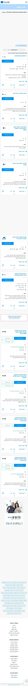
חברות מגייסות (14, 664)
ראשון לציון (17, 391)
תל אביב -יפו (21, 391)
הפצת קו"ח (14, 660)
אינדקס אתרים (14, 668)
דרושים (14, 662)
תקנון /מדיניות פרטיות (14, 633)
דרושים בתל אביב (14, 651)
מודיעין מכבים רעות (20, 283)
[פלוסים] (14, 525)
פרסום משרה (14, 677)
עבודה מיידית (14, 642)
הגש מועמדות (8, 61)
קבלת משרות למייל (14, 666)
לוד (23, 64)
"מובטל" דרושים (14, 631)
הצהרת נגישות (14, 635)
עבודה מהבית (14, 644)
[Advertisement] (14, 28)
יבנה (23, 138)
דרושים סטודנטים (14, 648)
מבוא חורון (22, 347)
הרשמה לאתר (14, 658)
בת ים (11, 391)
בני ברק (22, 247)
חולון (13, 391)
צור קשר (14, 627)
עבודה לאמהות (14, 646)
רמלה (20, 348)
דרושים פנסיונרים (14, 649)
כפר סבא (22, 102)
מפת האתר (14, 629)
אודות (14, 625)
